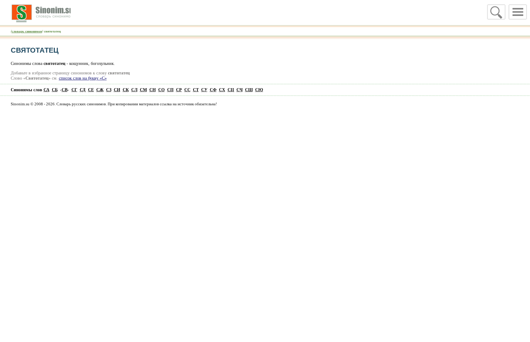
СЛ (134, 89)
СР (179, 89)
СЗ (108, 89)
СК (126, 89)
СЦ (231, 89)
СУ (204, 89)
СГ (74, 89)
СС (187, 89)
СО (161, 89)
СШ (249, 89)
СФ (213, 89)
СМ (143, 89)
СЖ (100, 89)
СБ (55, 89)
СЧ (239, 89)
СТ (196, 89)
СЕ (91, 89)
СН (152, 89)
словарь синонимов (27, 31)
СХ (222, 89)
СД (83, 89)
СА (46, 89)
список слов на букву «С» (83, 78)
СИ (117, 89)
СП (170, 89)
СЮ (259, 89)
